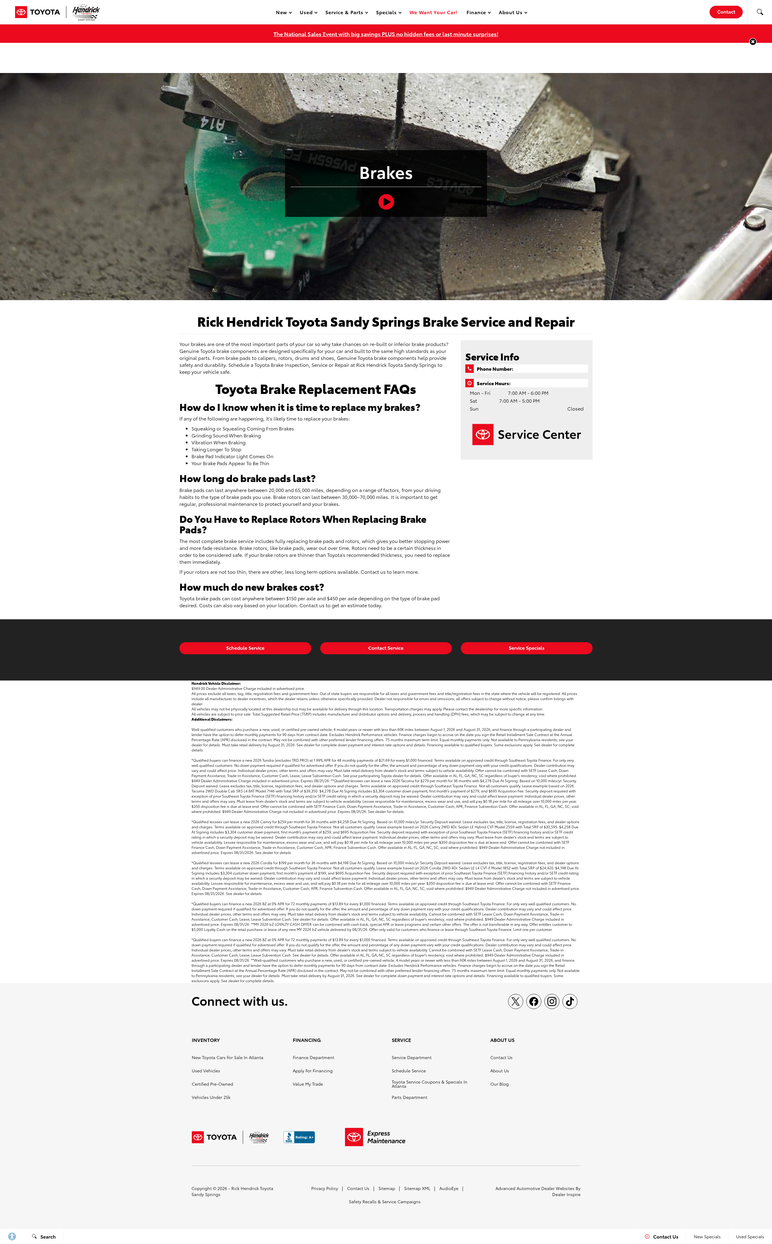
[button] (760, 12)
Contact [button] (726, 11)
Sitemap (386, 1188)
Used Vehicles (206, 1071)
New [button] (283, 13)
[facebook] (533, 1001)
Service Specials (527, 647)
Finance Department (313, 1057)
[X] (515, 1001)
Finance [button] (476, 13)
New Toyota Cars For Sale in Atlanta (227, 1057)
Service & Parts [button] (344, 13)
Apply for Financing (313, 1071)
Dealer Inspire (566, 1194)
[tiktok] (569, 1001)
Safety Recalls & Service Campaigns (385, 1201)
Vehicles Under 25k (211, 1097)
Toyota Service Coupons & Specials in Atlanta (429, 1084)
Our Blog (499, 1084)
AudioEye (448, 1188)
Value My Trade (308, 1084)
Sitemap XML (417, 1188)
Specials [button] (386, 13)
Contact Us (501, 1057)
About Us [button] (510, 13)
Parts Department (409, 1097)
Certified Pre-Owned (212, 1084)
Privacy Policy (324, 1188)
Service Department (412, 1057)
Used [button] (306, 13)
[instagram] (551, 1001)
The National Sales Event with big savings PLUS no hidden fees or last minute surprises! (386, 33)
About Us (499, 1071)
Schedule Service (245, 647)
